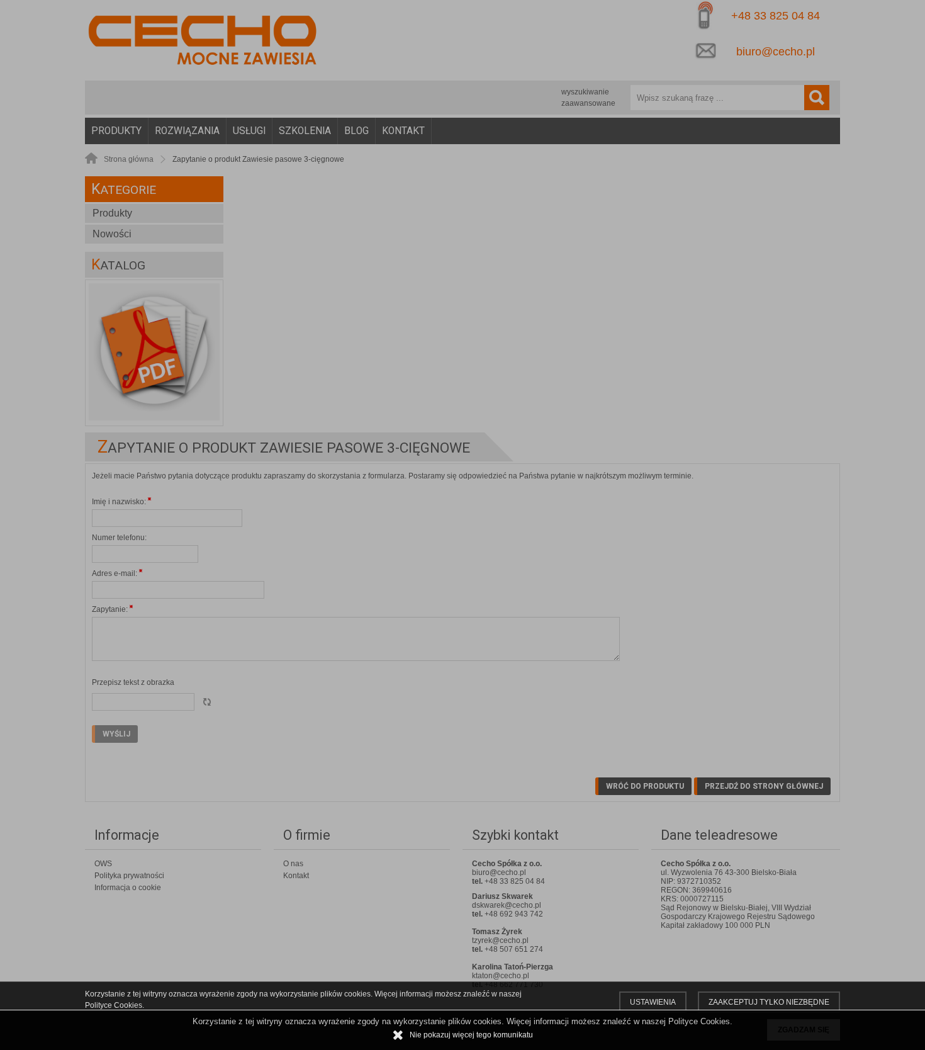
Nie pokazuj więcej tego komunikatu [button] (471, 1034)
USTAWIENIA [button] (653, 1002)
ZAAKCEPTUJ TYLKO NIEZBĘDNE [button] (769, 1002)
